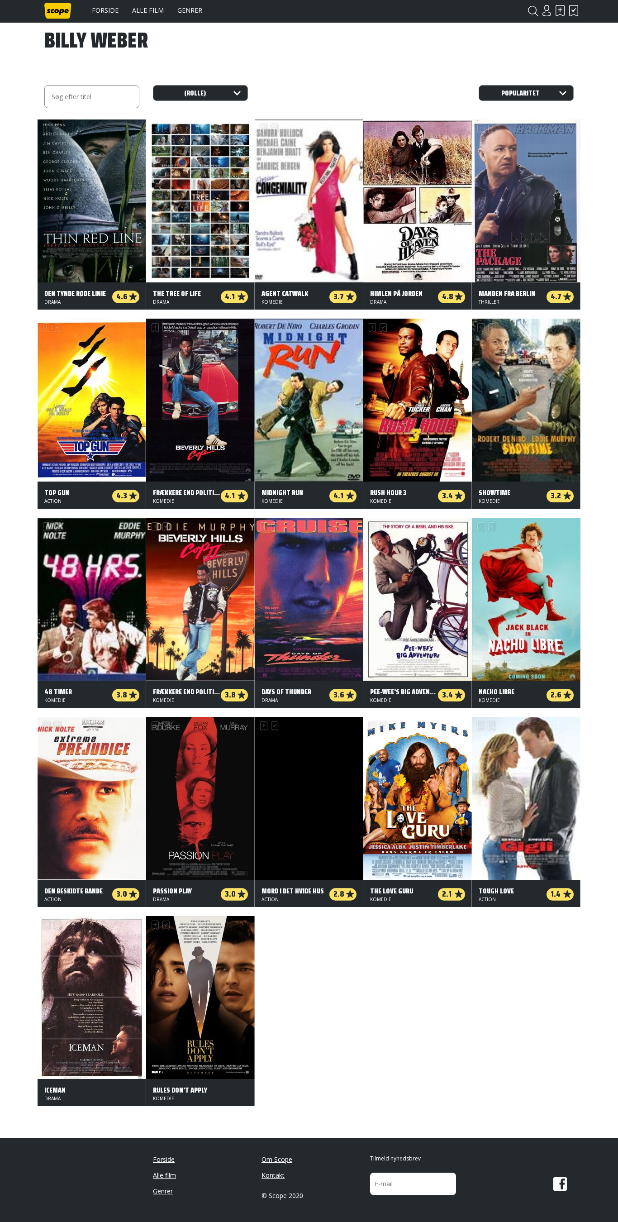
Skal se (560, 10)
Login (546, 10)
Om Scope (276, 1159)
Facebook (560, 1184)
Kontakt (273, 1175)
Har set (573, 10)
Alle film (148, 10)
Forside (105, 10)
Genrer (189, 10)
